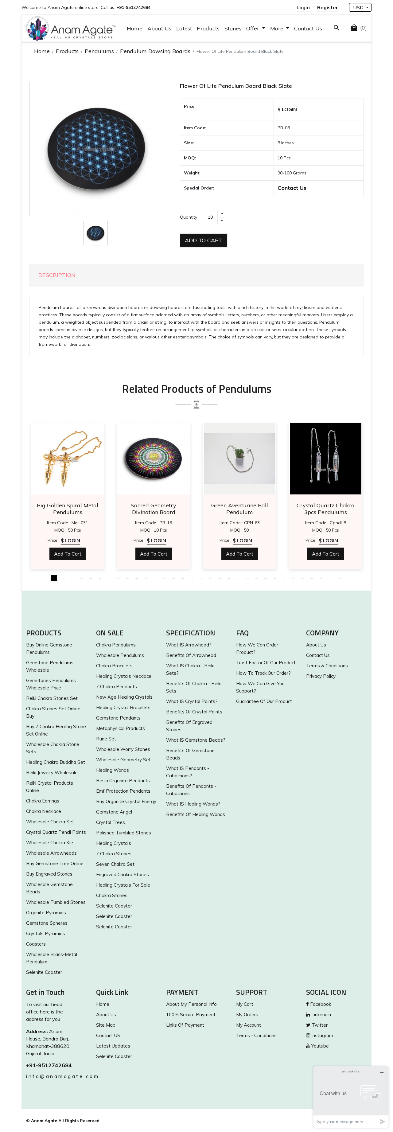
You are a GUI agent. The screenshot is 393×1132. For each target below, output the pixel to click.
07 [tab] (109, 578)
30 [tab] (321, 578)
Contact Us (308, 28)
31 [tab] (330, 578)
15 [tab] (183, 578)
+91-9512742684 (49, 1065)
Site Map (105, 1025)
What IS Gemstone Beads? (195, 740)
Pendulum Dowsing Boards (155, 51)
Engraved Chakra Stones (122, 874)
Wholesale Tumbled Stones (56, 902)
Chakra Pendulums (116, 645)
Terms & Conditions (327, 666)
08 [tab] (118, 578)
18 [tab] (210, 578)
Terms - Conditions (256, 1035)
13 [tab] (164, 578)
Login (303, 7)
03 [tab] (72, 578)
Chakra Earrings (42, 801)
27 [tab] (293, 578)
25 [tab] (275, 578)
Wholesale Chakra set (50, 822)
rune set (106, 739)
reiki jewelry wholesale (52, 772)
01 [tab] (54, 578)
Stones (232, 28)
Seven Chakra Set (115, 864)
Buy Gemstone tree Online (55, 863)
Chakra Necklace (43, 811)
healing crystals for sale (123, 885)
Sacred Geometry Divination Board (153, 509)
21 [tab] (238, 578)
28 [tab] (302, 578)
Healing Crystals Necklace (123, 676)
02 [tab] (63, 578)
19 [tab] (219, 578)
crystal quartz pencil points (56, 832)
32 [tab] (339, 578)
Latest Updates (113, 1046)
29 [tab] (312, 578)
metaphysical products (120, 728)
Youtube (319, 1046)
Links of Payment (185, 1025)
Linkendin (320, 1014)
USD (359, 7)
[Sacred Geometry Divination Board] (153, 458)
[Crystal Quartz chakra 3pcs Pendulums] (325, 458)
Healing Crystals (113, 843)
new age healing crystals (124, 697)
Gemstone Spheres (47, 923)
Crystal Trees (110, 822)
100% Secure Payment (191, 1014)
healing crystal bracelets (123, 707)
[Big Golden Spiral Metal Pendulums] (67, 458)
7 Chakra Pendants (116, 686)
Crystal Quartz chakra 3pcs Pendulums (326, 509)
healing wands (112, 770)
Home (134, 28)
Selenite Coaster (44, 972)
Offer (253, 28)
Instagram (321, 1035)
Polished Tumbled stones (123, 833)
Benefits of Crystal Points (194, 712)
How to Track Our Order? (263, 673)
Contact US (108, 1035)
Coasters (36, 944)
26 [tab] (284, 578)
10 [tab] (137, 578)
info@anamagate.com (56, 1076)
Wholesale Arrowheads (51, 853)
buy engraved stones (49, 874)
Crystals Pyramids (45, 933)
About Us (159, 28)
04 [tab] (81, 578)
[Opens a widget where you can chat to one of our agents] (351, 1097)
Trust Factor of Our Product (266, 663)
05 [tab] (91, 578)
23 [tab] (256, 578)
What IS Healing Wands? (193, 804)
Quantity (188, 217)
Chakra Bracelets (114, 666)
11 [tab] (146, 578)
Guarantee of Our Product (264, 701)
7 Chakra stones (113, 854)
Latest (184, 28)
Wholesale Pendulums (120, 655)
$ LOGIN (287, 109)
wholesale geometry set (123, 760)
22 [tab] (247, 578)
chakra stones (111, 895)
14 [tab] (173, 578)
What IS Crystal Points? (192, 701)
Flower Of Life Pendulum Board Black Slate (236, 85)
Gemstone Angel (114, 812)
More (277, 28)
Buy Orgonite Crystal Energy (126, 801)
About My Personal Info (191, 1004)
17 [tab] (201, 578)
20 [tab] (229, 578)
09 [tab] (127, 578)
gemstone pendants (118, 718)
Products (208, 28)
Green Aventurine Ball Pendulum (239, 509)
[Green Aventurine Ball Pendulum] (239, 458)
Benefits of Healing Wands (195, 814)
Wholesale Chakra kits (50, 842)
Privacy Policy (321, 676)
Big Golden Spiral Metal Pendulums (67, 509)
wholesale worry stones (123, 749)
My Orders (247, 1014)
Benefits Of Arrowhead (191, 655)
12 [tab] (155, 578)
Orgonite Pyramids (46, 912)
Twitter (319, 1025)
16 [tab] (192, 578)
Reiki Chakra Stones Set (52, 698)
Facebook (320, 1004)
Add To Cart (204, 240)
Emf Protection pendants (123, 791)
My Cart (244, 1004)
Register (327, 7)
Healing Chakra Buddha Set (55, 762)
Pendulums (99, 51)
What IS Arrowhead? (189, 645)
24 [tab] (266, 578)
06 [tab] (100, 578)
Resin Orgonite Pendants (123, 780)
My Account (248, 1025)
